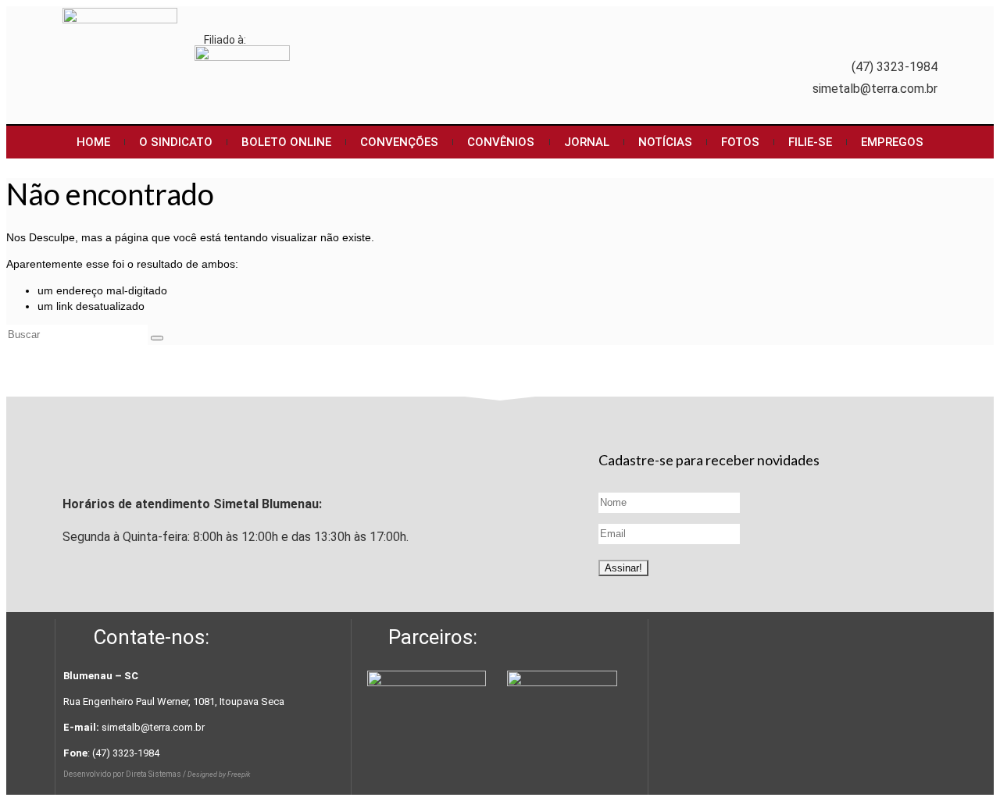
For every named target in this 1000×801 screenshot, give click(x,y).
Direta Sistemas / (157, 774)
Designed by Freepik (219, 774)
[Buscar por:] (78, 334)
